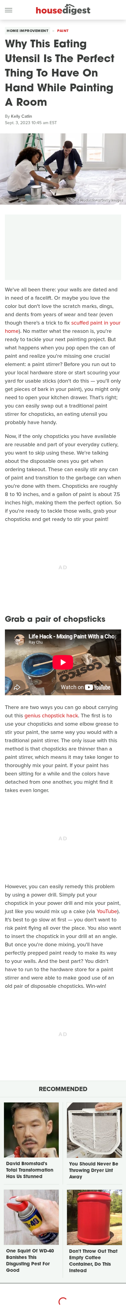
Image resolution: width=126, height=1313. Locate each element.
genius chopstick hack (51, 716)
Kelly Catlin (21, 116)
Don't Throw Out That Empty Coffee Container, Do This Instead (93, 1261)
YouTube (107, 911)
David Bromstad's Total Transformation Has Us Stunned (29, 1170)
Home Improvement (27, 31)
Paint (63, 31)
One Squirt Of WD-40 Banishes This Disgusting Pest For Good (30, 1261)
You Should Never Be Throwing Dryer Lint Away (93, 1171)
